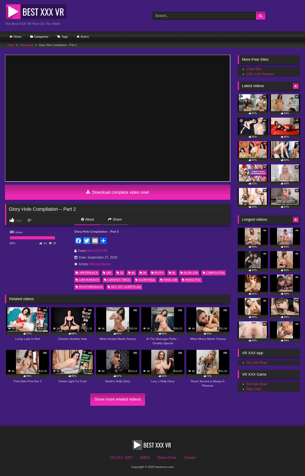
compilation (215, 272)
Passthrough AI (91, 286)
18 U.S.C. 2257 (121, 457)
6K (173, 272)
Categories (41, 36)
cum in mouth (89, 279)
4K (133, 272)
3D (121, 272)
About (89, 219)
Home (17, 36)
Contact (189, 457)
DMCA (145, 457)
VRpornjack (27, 45)
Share (117, 219)
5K (144, 272)
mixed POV (193, 279)
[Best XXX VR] (36, 12)
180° (109, 272)
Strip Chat (253, 389)
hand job (170, 279)
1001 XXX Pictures (260, 74)
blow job (191, 272)
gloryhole (147, 279)
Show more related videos (117, 399)
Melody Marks (100, 264)
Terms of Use (167, 457)
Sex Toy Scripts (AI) (126, 286)
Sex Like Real (256, 362)
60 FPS (159, 272)
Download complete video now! (120, 192)
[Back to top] (292, 464)
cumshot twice (118, 279)
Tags (65, 36)
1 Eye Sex (253, 69)
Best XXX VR (97, 251)
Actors (85, 36)
